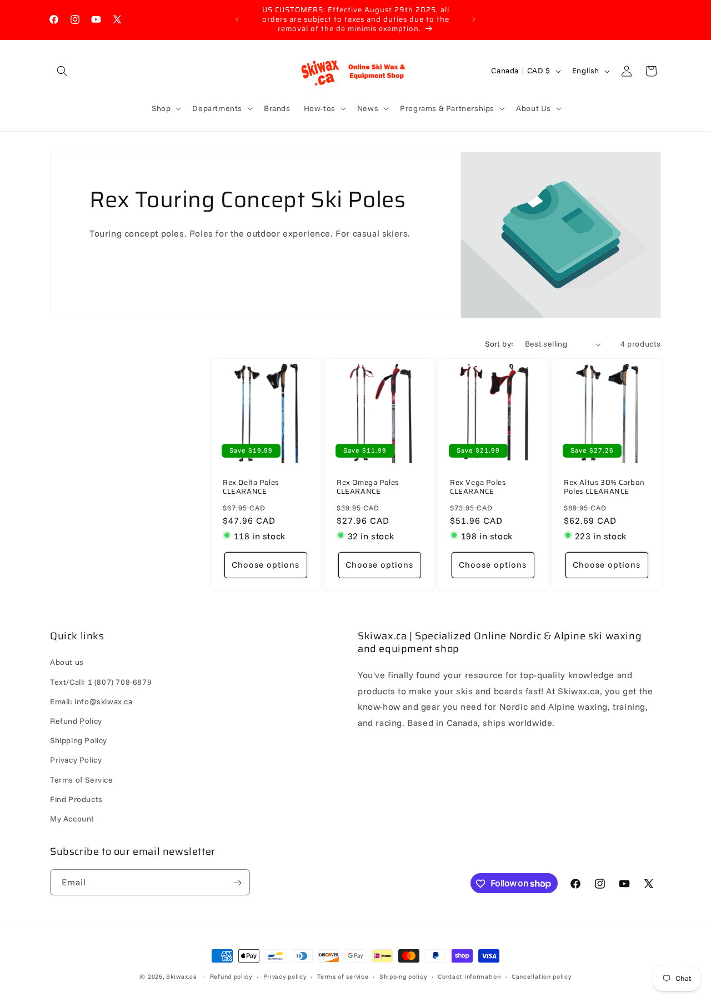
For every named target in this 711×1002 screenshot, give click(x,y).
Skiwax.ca (181, 976)
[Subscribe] (237, 883)
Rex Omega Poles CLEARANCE (368, 487)
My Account (72, 819)
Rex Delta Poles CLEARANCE (251, 487)
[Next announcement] (474, 19)
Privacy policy (285, 976)
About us (67, 663)
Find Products (76, 799)
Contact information (469, 976)
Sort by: (499, 344)
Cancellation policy (541, 976)
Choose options (265, 565)
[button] (62, 71)
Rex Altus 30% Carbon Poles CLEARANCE (604, 487)
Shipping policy (403, 976)
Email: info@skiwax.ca (91, 702)
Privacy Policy (76, 760)
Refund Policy (76, 721)
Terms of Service (81, 780)
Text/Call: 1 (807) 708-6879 (101, 682)
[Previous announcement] (237, 19)
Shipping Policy (78, 740)
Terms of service (342, 976)
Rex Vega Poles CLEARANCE (477, 487)
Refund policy (231, 976)
